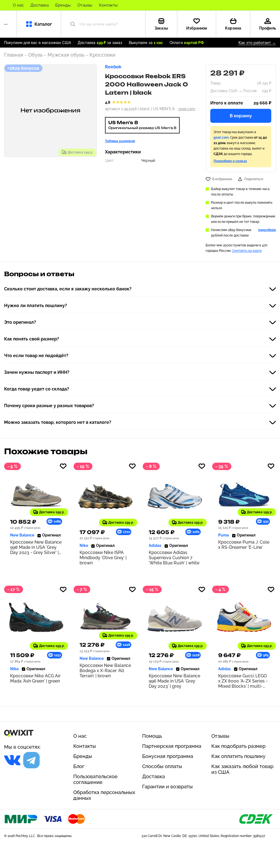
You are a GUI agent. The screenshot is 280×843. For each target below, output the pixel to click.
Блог (78, 766)
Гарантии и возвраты (167, 786)
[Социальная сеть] (12, 760)
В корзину (241, 115)
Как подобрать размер (238, 746)
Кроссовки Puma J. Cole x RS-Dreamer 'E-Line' (243, 544)
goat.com (186, 109)
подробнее (267, 230)
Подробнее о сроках (230, 161)
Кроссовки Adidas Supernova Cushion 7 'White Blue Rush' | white (174, 557)
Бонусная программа (167, 756)
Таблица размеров (120, 141)
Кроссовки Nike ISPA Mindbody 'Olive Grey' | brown (103, 557)
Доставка (39, 5)
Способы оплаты (162, 766)
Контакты (108, 5)
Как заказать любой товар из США (242, 769)
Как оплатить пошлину (238, 756)
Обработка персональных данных (104, 795)
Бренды (63, 5)
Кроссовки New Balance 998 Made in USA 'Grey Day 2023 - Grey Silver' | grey (36, 547)
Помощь (152, 736)
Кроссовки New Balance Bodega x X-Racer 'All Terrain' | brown (105, 670)
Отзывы (84, 5)
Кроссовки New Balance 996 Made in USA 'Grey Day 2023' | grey (174, 681)
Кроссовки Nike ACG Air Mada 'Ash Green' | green (35, 678)
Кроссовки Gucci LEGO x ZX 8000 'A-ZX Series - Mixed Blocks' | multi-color (243, 681)
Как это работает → (257, 42)
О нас (18, 5)
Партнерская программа (171, 746)
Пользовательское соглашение (95, 779)
